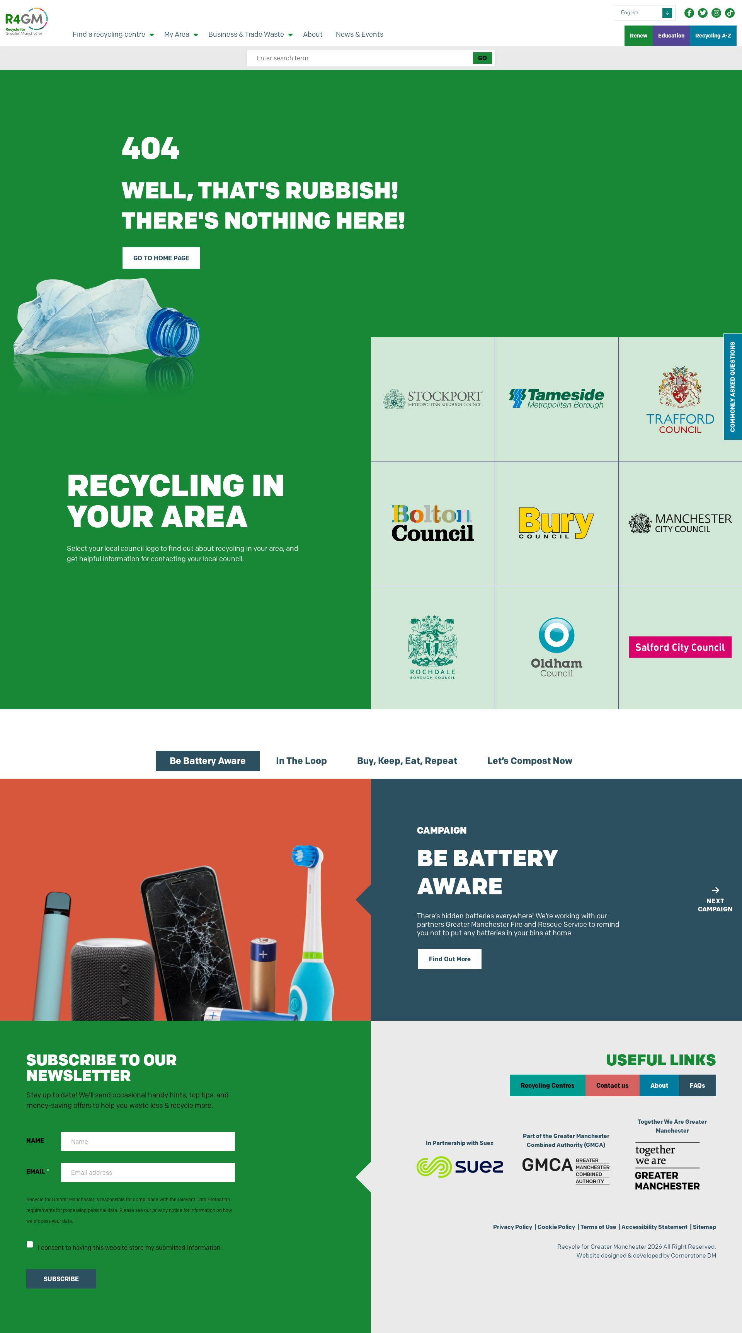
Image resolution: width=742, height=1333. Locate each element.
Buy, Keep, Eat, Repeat (407, 760)
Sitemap (704, 1227)
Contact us (612, 1085)
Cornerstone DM (693, 1255)
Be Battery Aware (208, 760)
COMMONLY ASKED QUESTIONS (732, 387)
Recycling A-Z (713, 35)
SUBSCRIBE (61, 1279)
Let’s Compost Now (529, 760)
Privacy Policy (512, 1227)
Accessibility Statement (654, 1227)
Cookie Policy (556, 1227)
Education (671, 35)
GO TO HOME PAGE (161, 258)
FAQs (697, 1085)
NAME (35, 1140)
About (659, 1085)
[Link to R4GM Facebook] (689, 13)
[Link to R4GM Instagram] (716, 13)
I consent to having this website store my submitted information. (130, 1247)
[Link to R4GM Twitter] (703, 13)
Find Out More (450, 959)
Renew (638, 35)
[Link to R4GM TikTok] (730, 13)
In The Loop (301, 760)
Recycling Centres (548, 1085)
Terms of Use (598, 1227)
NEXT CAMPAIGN (715, 905)
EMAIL (37, 1171)
